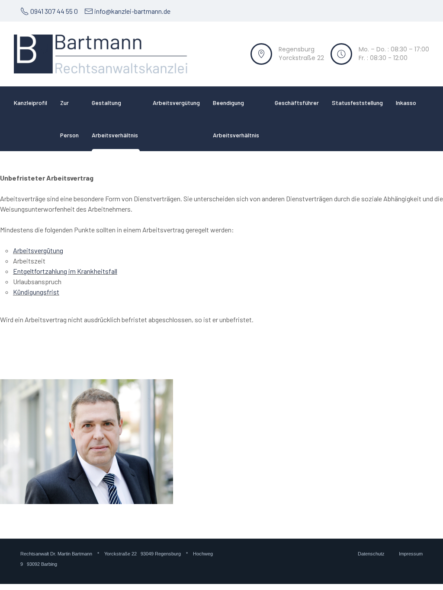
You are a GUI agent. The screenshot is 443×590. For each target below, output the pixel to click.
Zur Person (69, 119)
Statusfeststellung (357, 102)
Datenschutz (372, 553)
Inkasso (406, 102)
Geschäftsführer (297, 102)
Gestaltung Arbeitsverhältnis (115, 119)
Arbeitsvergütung (176, 102)
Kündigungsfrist (36, 292)
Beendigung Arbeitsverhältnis (236, 119)
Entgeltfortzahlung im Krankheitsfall (65, 271)
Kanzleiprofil (30, 102)
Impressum (411, 553)
